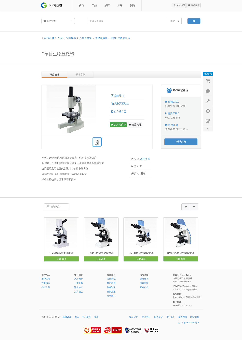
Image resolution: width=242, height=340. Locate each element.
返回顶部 (208, 128)
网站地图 (194, 317)
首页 (81, 5)
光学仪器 (71, 38)
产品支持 (86, 317)
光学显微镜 (85, 38)
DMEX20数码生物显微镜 (180, 252)
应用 (120, 5)
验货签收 (78, 287)
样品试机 (111, 287)
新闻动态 (67, 317)
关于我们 (171, 317)
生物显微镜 (101, 38)
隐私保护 (144, 279)
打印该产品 (120, 111)
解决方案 (111, 291)
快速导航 (208, 74)
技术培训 (111, 283)
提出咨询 (119, 95)
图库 (132, 5)
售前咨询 (170, 129)
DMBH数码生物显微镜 (141, 252)
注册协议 (45, 283)
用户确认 (78, 291)
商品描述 (54, 74)
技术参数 (80, 74)
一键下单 (78, 283)
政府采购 (181, 105)
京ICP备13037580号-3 (188, 322)
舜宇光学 (145, 159)
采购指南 (180, 5)
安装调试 (111, 279)
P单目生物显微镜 (120, 38)
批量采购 (170, 105)
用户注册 (45, 279)
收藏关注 (136, 124)
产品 (94, 5)
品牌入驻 (45, 287)
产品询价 (78, 279)
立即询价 (181, 141)
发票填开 (111, 296)
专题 (96, 317)
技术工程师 (182, 129)
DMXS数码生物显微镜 (101, 252)
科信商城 (49, 38)
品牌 (107, 5)
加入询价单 (120, 124)
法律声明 (144, 283)
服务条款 (144, 287)
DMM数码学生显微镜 (61, 252)
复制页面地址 (121, 103)
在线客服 (195, 5)
